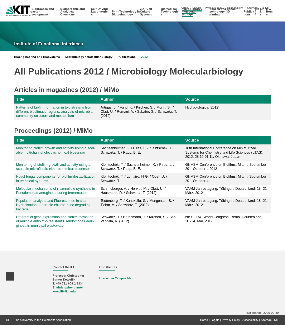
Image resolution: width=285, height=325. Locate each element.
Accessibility (250, 319)
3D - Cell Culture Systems (146, 11)
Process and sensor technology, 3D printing (222, 11)
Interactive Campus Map (116, 278)
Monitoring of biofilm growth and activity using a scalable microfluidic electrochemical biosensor (53, 167)
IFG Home (269, 11)
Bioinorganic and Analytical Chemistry (72, 11)
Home (204, 319)
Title (20, 99)
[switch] (277, 8)
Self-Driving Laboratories (99, 11)
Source (192, 99)
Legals (215, 319)
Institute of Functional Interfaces (48, 43)
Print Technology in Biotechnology (126, 13)
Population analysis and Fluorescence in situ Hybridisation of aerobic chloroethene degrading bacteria (53, 205)
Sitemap (252, 7)
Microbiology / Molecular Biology (192, 11)
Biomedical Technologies (170, 11)
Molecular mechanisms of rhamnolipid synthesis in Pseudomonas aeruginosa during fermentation (55, 191)
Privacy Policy (231, 319)
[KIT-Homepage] (18, 10)
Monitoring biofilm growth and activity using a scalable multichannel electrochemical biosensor (55, 150)
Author (107, 99)
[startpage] (277, 14)
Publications (248, 13)
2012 (144, 56)
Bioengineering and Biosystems (37, 56)
